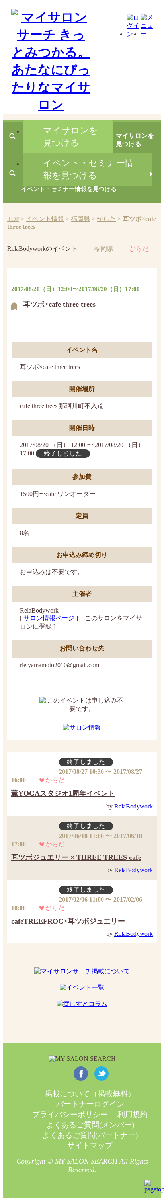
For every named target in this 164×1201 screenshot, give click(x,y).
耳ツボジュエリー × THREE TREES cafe (76, 857)
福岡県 (80, 218)
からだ (106, 218)
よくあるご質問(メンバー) (90, 1125)
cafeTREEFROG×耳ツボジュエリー (68, 921)
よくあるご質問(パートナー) (90, 1135)
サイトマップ (90, 1145)
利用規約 (132, 1114)
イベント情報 (45, 218)
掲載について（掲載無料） (90, 1094)
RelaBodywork (133, 806)
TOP (13, 218)
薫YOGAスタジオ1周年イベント (63, 793)
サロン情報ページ (48, 618)
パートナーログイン (90, 1104)
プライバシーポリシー (70, 1114)
